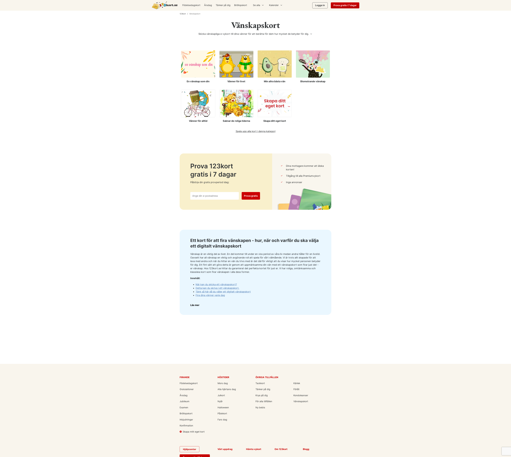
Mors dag (223, 383)
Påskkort (222, 413)
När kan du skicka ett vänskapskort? (216, 284)
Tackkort (260, 383)
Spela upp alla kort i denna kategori (255, 131)
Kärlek (296, 383)
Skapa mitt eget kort (194, 431)
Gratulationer (187, 389)
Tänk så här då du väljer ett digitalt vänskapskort (223, 291)
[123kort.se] (165, 5)
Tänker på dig (223, 5)
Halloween (223, 407)
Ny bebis (260, 407)
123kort (183, 14)
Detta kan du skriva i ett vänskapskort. (217, 288)
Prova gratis (251, 195)
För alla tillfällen (264, 401)
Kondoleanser (300, 395)
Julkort (221, 395)
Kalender (274, 5)
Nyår (220, 401)
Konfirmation (186, 425)
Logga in (320, 5)
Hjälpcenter (189, 449)
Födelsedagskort (191, 5)
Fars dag (222, 419)
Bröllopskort (240, 5)
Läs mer (194, 305)
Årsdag (208, 5)
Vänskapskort (300, 401)
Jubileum (184, 401)
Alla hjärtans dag (227, 389)
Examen (184, 407)
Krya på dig (262, 395)
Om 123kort (281, 449)
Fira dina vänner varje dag (210, 295)
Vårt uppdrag (225, 449)
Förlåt (296, 389)
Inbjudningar (186, 419)
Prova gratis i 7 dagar (345, 5)
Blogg (306, 449)
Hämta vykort (253, 449)
